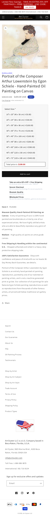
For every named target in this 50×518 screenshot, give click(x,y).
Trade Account (11, 388)
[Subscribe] (40, 483)
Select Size (10, 109)
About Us (9, 343)
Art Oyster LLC (27, 513)
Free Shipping (6, 100)
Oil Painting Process (13, 354)
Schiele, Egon (7, 73)
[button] (3, 17)
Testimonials (10, 360)
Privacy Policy (10, 400)
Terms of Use (10, 394)
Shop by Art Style (12, 382)
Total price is (15, 164)
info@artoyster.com (13, 458)
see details (29, 7)
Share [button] (7, 303)
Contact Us (9, 331)
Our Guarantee (11, 337)
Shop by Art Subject (13, 377)
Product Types (11, 411)
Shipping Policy (11, 405)
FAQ (6, 349)
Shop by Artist (11, 371)
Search (8, 326)
